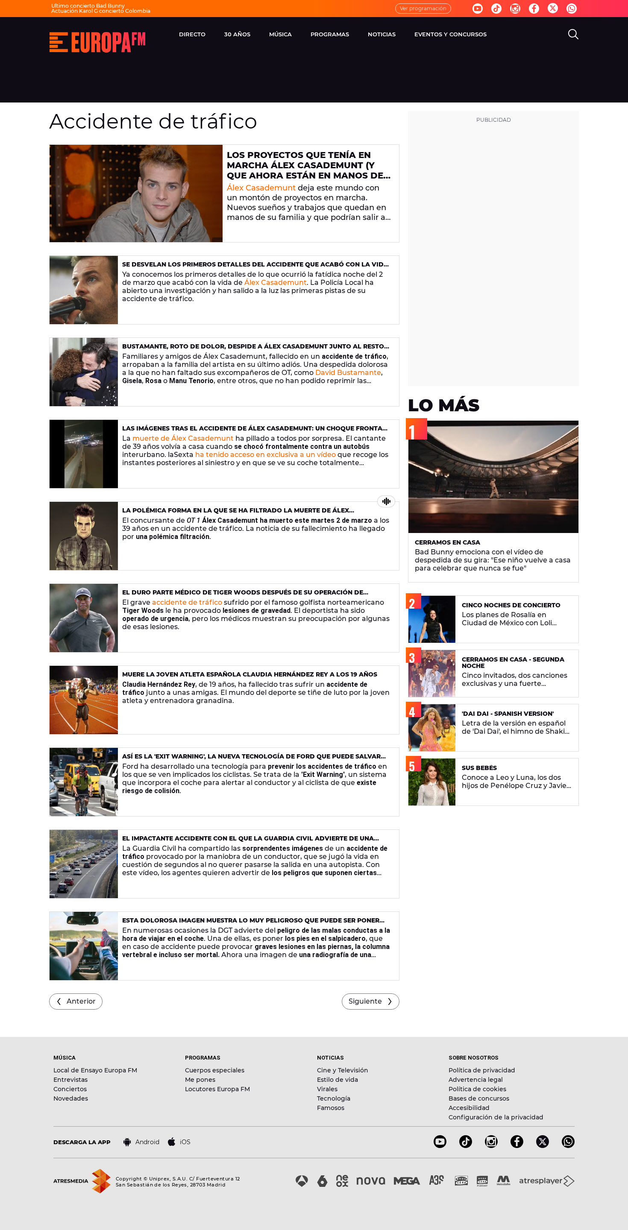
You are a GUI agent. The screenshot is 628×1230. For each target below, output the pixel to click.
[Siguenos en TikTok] (465, 1146)
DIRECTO (192, 34)
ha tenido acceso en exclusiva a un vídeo (265, 455)
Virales (327, 1089)
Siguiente (365, 1001)
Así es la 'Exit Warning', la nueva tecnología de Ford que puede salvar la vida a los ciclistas (251, 760)
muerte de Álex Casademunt (183, 438)
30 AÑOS (237, 34)
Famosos (330, 1108)
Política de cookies (477, 1089)
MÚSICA (280, 34)
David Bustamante (348, 373)
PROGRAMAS (330, 34)
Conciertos (70, 1089)
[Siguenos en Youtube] (477, 8)
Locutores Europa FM (217, 1089)
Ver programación (423, 8)
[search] (573, 34)
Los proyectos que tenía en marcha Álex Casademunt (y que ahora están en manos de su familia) (305, 170)
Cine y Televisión (342, 1070)
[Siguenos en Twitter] (553, 9)
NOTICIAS (382, 34)
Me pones (200, 1080)
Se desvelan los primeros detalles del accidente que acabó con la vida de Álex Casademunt (255, 268)
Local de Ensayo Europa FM (95, 1070)
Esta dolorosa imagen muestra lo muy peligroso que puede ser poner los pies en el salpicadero (250, 924)
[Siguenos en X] (542, 1146)
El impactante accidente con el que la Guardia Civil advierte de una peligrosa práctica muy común (248, 842)
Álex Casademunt (261, 188)
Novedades (70, 1098)
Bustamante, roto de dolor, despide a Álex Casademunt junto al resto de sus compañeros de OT (253, 350)
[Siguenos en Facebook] (534, 8)
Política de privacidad (482, 1070)
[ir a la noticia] (136, 193)
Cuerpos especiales (214, 1070)
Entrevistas (70, 1080)
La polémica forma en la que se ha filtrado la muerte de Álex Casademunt (235, 514)
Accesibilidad (469, 1108)
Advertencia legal (476, 1080)
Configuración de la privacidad (496, 1117)
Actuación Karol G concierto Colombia (100, 11)
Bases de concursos (479, 1098)
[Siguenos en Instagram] (515, 8)
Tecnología (333, 1098)
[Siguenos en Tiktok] (496, 8)
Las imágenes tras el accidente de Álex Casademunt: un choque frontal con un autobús (254, 432)
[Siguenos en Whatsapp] (571, 8)
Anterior (81, 1001)
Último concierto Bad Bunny (88, 6)
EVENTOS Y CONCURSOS (450, 34)
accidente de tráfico (187, 602)
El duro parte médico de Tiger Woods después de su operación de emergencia (242, 596)
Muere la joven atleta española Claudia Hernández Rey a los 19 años (249, 674)
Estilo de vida (337, 1080)
